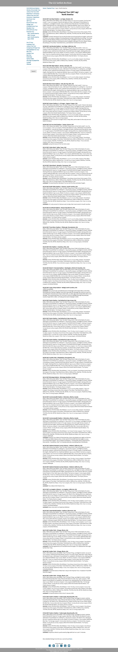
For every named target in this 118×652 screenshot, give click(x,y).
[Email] (69, 646)
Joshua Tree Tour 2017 (33, 15)
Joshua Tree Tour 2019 (33, 12)
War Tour (29, 51)
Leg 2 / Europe (31, 35)
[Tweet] (53, 646)
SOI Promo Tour (31, 19)
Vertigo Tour (30, 24)
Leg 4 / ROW (30, 39)
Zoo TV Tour (30, 42)
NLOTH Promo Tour (32, 22)
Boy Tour (29, 55)
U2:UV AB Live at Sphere (33, 8)
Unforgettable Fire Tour (33, 49)
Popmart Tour (30, 31)
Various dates (30, 58)
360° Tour (29, 21)
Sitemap (29, 64)
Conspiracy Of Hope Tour (33, 48)
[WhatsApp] (57, 646)
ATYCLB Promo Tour (32, 30)
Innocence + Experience (33, 17)
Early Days (29, 57)
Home (44, 8)
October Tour (30, 53)
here (71, 639)
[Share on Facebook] (50, 646)
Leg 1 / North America (33, 33)
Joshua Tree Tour (31, 46)
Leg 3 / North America (33, 37)
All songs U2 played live (33, 60)
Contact (29, 62)
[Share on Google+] (61, 646)
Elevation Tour (30, 28)
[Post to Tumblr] (65, 646)
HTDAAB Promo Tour (32, 26)
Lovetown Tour (31, 44)
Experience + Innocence (33, 13)
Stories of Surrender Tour (33, 10)
